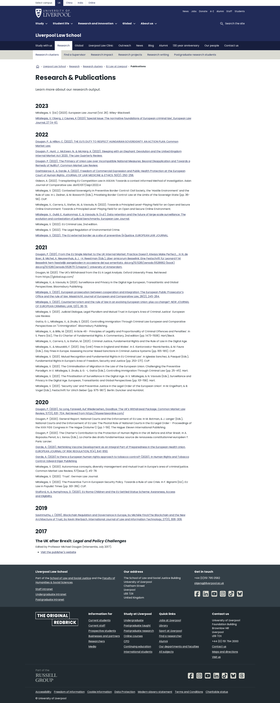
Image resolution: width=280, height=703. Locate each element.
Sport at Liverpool (170, 631)
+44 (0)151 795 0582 (207, 578)
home (37, 67)
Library (163, 625)
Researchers (96, 641)
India (80, 2)
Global (79, 45)
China (69, 2)
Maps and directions (225, 652)
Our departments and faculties (179, 646)
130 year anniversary (186, 45)
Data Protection (124, 692)
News (186, 11)
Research (63, 45)
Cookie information (99, 692)
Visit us (216, 657)
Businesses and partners (104, 636)
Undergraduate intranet (50, 594)
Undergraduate (134, 620)
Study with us (43, 45)
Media (92, 646)
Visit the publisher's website (58, 552)
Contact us (231, 45)
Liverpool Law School (58, 35)
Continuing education (137, 646)
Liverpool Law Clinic (101, 45)
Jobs (193, 11)
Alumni (220, 11)
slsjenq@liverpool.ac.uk (209, 583)
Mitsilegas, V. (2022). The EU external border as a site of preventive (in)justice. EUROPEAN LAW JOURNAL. (101, 235)
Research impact (102, 55)
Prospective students (102, 631)
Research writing (158, 55)
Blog (151, 45)
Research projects (130, 55)
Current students (99, 620)
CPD (126, 641)
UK (59, 2)
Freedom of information (69, 692)
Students (240, 11)
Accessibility (43, 692)
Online (91, 2)
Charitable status (217, 692)
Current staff (96, 625)
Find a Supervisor (75, 55)
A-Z (212, 11)
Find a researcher (170, 636)
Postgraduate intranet (49, 599)
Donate (203, 11)
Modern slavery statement (155, 692)
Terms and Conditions (189, 692)
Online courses (133, 636)
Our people (211, 45)
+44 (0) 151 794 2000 (225, 641)
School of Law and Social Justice (70, 578)
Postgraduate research (139, 631)
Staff (229, 11)
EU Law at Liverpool (116, 66)
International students (138, 652)
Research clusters (47, 55)
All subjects (166, 652)
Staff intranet (44, 589)
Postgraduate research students (195, 55)
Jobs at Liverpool (170, 620)
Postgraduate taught (137, 625)
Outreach (125, 45)
